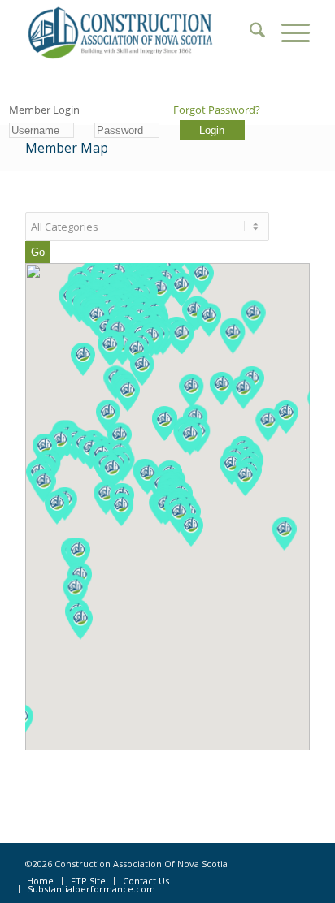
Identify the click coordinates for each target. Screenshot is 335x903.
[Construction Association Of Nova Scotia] (139, 32)
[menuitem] (249, 32)
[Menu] (287, 32)
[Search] (249, 32)
